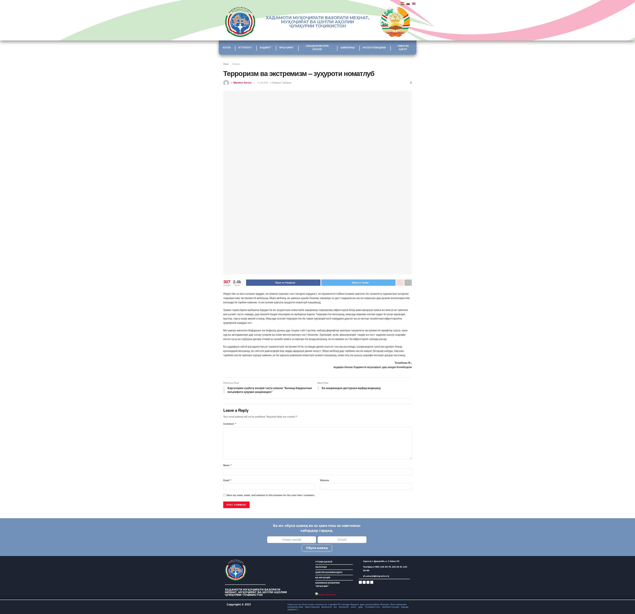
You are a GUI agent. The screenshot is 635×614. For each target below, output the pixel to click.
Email (227, 480)
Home (226, 63)
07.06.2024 (263, 82)
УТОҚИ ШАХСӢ (323, 561)
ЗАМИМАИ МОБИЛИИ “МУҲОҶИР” (327, 584)
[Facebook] (364, 582)
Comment (229, 423)
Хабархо (236, 63)
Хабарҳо (286, 82)
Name (227, 465)
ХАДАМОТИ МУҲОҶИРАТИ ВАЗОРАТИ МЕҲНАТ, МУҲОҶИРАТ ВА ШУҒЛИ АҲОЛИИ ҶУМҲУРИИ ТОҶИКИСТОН (317, 21)
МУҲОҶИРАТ (286, 47)
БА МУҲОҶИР (322, 577)
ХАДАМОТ (265, 47)
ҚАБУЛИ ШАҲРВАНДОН (328, 572)
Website (324, 480)
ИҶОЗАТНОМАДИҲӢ (374, 47)
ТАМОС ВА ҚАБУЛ (403, 48)
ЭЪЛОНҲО (321, 567)
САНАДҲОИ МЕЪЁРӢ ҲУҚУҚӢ (317, 48)
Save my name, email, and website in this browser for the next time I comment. (271, 495)
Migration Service (242, 82)
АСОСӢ (227, 47)
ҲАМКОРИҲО (347, 47)
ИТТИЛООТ (245, 47)
